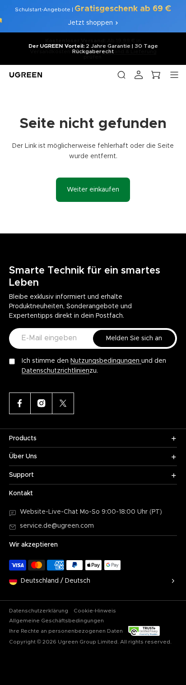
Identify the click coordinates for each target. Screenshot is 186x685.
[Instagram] (41, 403)
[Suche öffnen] (121, 74)
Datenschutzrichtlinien (55, 371)
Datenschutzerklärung (38, 610)
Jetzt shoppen (90, 23)
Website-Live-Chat (50, 512)
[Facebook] (20, 403)
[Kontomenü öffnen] (138, 74)
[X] (63, 403)
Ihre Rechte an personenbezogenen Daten (66, 631)
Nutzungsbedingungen (105, 361)
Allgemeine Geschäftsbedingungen (56, 620)
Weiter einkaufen (93, 190)
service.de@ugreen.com (57, 526)
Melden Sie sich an (134, 338)
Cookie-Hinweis (95, 610)
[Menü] (174, 75)
